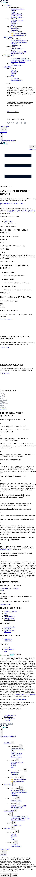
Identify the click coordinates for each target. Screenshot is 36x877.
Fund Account (4, 347)
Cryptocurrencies (9, 618)
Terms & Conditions (6, 549)
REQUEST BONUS (6, 203)
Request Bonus (4, 373)
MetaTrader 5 (8, 640)
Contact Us (7, 648)
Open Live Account (6, 319)
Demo (5, 132)
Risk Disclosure (8, 717)
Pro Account (7, 628)
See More (3, 409)
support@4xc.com (5, 604)
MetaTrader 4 (8, 639)
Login (16, 588)
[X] (25, 123)
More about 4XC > (13, 112)
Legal (5, 651)
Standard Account (9, 630)
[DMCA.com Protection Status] (15, 655)
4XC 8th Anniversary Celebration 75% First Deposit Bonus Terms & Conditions (17, 211)
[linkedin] (21, 123)
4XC (5, 219)
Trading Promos (8, 221)
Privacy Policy (8, 720)
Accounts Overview (9, 627)
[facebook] (12, 123)
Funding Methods (9, 649)
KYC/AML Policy (9, 718)
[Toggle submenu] (12, 742)
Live (1, 132)
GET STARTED (5, 126)
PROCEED (15, 875)
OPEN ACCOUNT (18, 203)
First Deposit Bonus (14, 210)
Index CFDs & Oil (9, 616)
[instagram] (8, 123)
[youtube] (17, 123)
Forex (5, 613)
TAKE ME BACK (5, 875)
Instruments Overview (10, 611)
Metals (6, 615)
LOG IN (3, 129)
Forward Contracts (9, 620)
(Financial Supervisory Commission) (25, 694)
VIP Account (7, 632)
